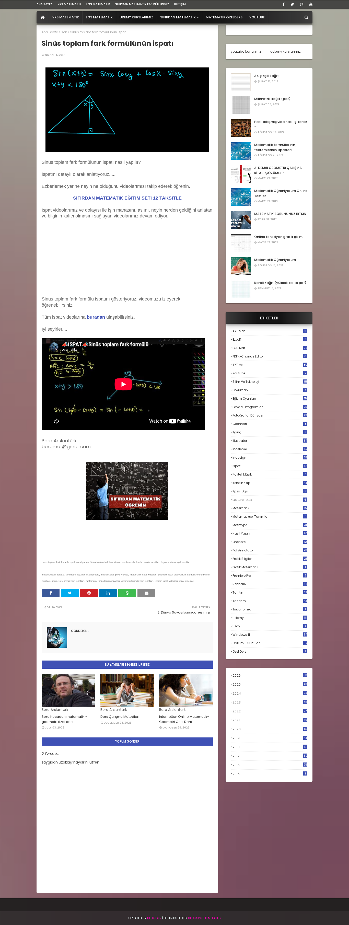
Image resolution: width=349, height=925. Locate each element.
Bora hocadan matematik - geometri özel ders (64, 719)
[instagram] (301, 4)
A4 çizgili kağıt (266, 75)
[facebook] (283, 4)
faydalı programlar (269, 407)
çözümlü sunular (269, 643)
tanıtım (269, 592)
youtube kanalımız (246, 51)
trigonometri (269, 609)
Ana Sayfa (50, 32)
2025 (269, 684)
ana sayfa (45, 4)
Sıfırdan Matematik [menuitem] (178, 17)
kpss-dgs (269, 491)
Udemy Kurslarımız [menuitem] (136, 17)
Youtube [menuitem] (257, 17)
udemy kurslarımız (285, 51)
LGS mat (269, 348)
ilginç (269, 432)
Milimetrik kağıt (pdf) (272, 98)
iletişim (180, 4)
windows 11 (269, 634)
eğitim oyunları (269, 398)
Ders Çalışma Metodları (119, 716)
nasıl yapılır (269, 533)
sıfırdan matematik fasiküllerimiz (142, 4)
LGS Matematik (98, 4)
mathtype (269, 525)
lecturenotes (269, 500)
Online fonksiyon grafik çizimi (278, 236)
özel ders (269, 651)
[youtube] (310, 4)
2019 (269, 738)
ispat (269, 466)
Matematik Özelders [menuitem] (224, 17)
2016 (269, 765)
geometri (269, 424)
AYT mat (269, 331)
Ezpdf (269, 339)
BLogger (154, 918)
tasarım (269, 601)
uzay (269, 626)
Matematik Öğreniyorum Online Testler (280, 193)
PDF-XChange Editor (269, 356)
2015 (269, 773)
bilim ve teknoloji (269, 381)
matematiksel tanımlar (269, 516)
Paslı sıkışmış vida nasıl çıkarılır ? (280, 124)
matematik (269, 508)
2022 (269, 711)
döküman (269, 390)
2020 (269, 729)
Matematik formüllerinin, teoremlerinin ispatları (275, 147)
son (64, 32)
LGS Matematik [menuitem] (99, 17)
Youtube (269, 373)
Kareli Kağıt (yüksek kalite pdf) (280, 282)
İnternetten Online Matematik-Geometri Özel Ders (184, 719)
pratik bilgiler (269, 559)
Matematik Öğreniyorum (275, 259)
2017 (269, 756)
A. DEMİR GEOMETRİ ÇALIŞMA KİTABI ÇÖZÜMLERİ (278, 170)
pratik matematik (269, 567)
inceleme (269, 449)
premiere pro (269, 575)
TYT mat (269, 365)
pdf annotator (269, 550)
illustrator (269, 440)
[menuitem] (43, 17)
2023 (269, 702)
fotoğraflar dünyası (269, 415)
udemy (269, 618)
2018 (269, 747)
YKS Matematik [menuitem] (65, 17)
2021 (269, 720)
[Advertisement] (80, 263)
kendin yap (269, 483)
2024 (269, 693)
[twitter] (292, 4)
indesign (269, 457)
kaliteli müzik (269, 474)
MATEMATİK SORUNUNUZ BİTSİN (280, 213)
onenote (269, 542)
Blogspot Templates (204, 918)
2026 (269, 675)
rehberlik (269, 584)
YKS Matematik (69, 4)
